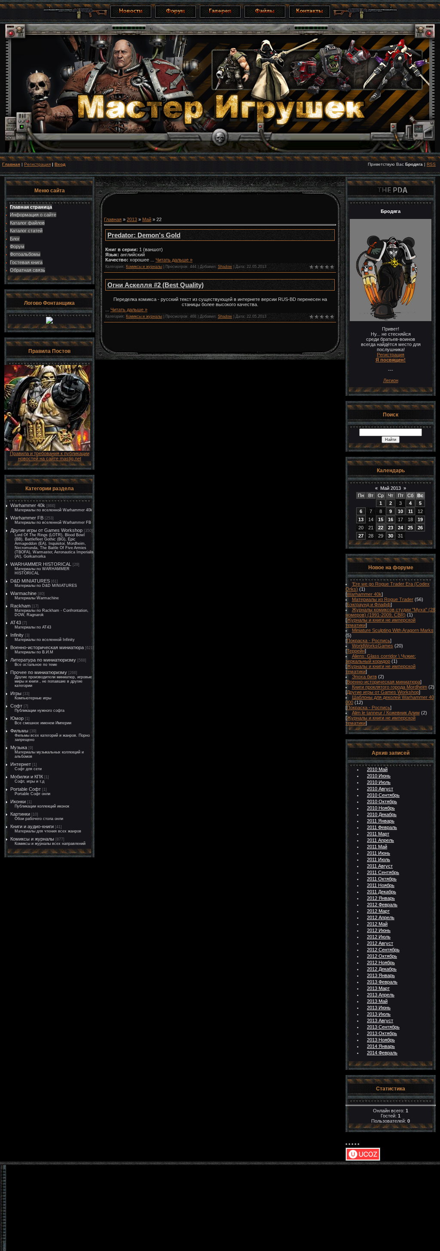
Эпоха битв (364, 676)
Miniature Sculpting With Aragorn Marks (393, 630)
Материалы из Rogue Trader (382, 599)
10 (400, 511)
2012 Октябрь (382, 956)
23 (390, 527)
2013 (132, 219)
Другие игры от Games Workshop (46, 530)
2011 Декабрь (381, 891)
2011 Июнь (378, 853)
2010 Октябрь (382, 801)
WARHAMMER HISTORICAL (40, 564)
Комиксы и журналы (32, 838)
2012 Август (380, 943)
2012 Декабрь (382, 969)
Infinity (17, 635)
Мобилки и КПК (26, 776)
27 (361, 535)
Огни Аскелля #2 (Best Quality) (155, 284)
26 (420, 527)
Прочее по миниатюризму (38, 672)
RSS (431, 164)
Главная (11, 164)
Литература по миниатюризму (43, 659)
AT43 (15, 622)
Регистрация (37, 164)
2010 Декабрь (382, 814)
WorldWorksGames (372, 645)
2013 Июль (379, 1014)
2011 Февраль (382, 827)
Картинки (20, 814)
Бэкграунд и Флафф (369, 604)
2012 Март (378, 911)
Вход (60, 164)
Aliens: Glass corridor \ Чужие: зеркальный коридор (380, 658)
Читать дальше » (174, 259)
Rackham (20, 605)
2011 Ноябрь (380, 885)
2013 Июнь (379, 1007)
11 (410, 511)
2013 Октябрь (382, 1033)
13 (361, 519)
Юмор (17, 718)
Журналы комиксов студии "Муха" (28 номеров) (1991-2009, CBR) (390, 612)
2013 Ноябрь (381, 1039)
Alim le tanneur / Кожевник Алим (386, 712)
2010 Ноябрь (381, 808)
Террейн (356, 650)
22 (380, 527)
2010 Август (380, 788)
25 (410, 527)
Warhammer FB (26, 517)
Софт (16, 705)
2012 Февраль (382, 904)
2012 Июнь (379, 930)
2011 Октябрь (382, 878)
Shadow (225, 266)
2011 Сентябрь (383, 872)
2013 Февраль (382, 981)
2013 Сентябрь (383, 1026)
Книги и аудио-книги (32, 826)
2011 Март (378, 833)
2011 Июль (378, 859)
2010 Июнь (379, 775)
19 (420, 519)
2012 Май (377, 923)
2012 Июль (379, 936)
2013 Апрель (380, 994)
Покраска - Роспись (368, 640)
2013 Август (380, 1020)
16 (390, 519)
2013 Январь (381, 975)
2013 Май (377, 1001)
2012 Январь (381, 898)
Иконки (18, 801)
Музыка (18, 747)
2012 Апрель (380, 917)
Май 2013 (390, 488)
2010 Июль (379, 782)
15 (380, 519)
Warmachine (23, 593)
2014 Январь (381, 1046)
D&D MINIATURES (30, 580)
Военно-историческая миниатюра (47, 647)
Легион (390, 380)
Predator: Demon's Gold (143, 235)
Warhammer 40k (27, 505)
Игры (15, 693)
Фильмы (19, 730)
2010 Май (377, 769)
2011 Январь (380, 820)
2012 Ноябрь (381, 962)
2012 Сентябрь (383, 949)
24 (400, 527)
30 (390, 535)
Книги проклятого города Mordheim (389, 686)
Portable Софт (25, 789)
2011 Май (377, 846)
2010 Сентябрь (383, 795)
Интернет (20, 764)
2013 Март (378, 988)
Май (146, 219)
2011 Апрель (380, 840)
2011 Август (380, 865)
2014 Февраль (382, 1052)
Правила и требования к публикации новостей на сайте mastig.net (49, 456)
